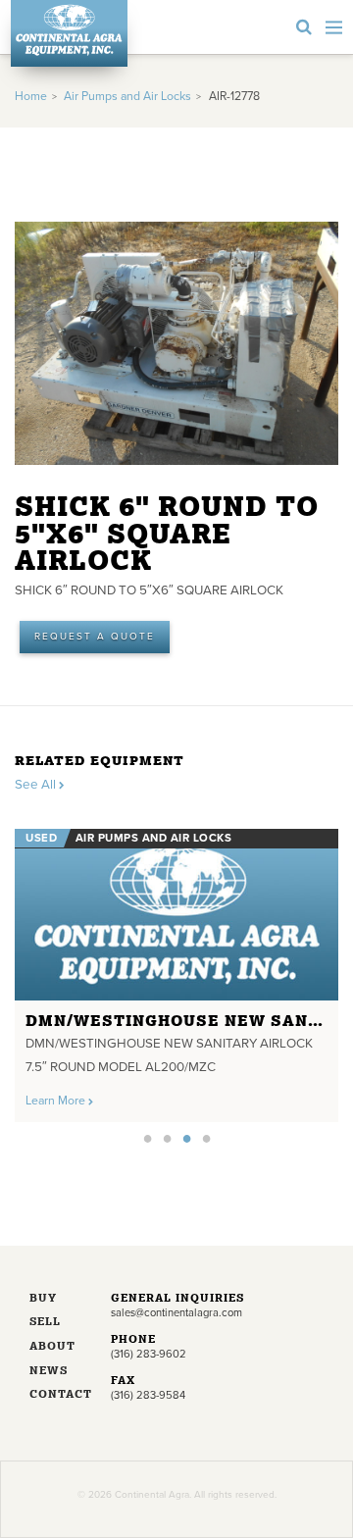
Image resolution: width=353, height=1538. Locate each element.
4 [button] (206, 1138)
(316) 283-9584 (148, 1395)
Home (31, 96)
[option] (176, 970)
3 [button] (186, 1138)
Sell (45, 1322)
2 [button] (166, 1138)
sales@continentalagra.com (176, 1313)
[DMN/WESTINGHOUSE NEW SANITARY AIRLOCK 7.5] (176, 914)
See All (37, 785)
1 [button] (147, 1138)
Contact (55, 1395)
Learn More (56, 1101)
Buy (43, 1299)
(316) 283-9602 (148, 1354)
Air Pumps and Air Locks (127, 96)
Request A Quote (94, 636)
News (48, 1371)
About (52, 1347)
